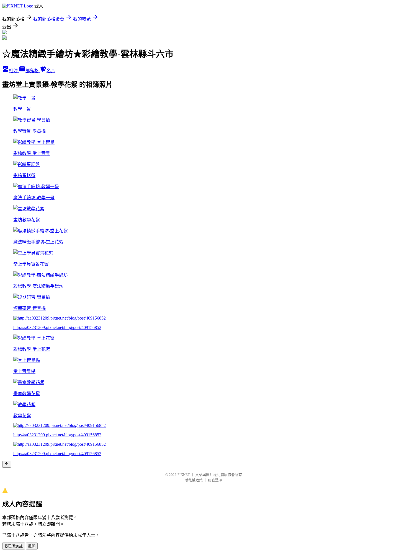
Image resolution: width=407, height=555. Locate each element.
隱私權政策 (194, 480)
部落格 (32, 70)
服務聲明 (215, 480)
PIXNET (183, 475)
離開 (31, 546)
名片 (51, 70)
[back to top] (6, 464)
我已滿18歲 (13, 546)
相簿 (14, 70)
